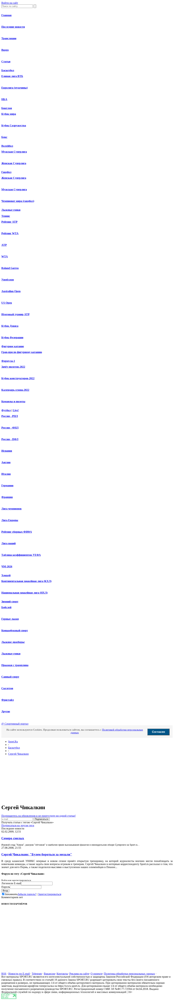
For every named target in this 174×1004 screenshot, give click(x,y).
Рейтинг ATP (9, 221)
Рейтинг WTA (10, 233)
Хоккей (6, 575)
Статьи (5, 61)
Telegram (37, 973)
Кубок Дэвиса (9, 325)
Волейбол (7, 145)
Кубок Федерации (12, 337)
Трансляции (8, 38)
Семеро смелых (12, 838)
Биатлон (6, 108)
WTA (4, 256)
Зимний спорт (9, 601)
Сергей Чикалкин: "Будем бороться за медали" (36, 854)
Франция (7, 497)
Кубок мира (8, 113)
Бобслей (6, 607)
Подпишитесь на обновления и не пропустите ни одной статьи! (38, 815)
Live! (16, 410)
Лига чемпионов (11, 508)
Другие (5, 711)
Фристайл (7, 699)
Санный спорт (10, 676)
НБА (4, 99)
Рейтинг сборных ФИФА (16, 531)
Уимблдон (7, 279)
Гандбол (6, 172)
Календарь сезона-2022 (15, 389)
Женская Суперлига (13, 163)
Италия (6, 473)
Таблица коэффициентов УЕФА (21, 554)
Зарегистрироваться (49, 894)
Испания (6, 450)
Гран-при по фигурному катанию (21, 352)
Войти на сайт (9, 2)
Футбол (6, 410)
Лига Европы (9, 520)
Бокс (4, 137)
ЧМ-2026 (6, 566)
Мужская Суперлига (14, 151)
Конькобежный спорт (14, 630)
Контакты (62, 973)
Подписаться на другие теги (17, 825)
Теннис (5, 216)
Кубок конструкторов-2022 (17, 378)
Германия (7, 485)
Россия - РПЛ (9, 416)
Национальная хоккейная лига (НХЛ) (24, 592)
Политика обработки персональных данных (129, 973)
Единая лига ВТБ (12, 76)
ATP (4, 244)
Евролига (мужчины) (14, 87)
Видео (5, 49)
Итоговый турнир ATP (15, 314)
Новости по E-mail (19, 973)
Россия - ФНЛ (10, 427)
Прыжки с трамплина (14, 665)
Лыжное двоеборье (13, 642)
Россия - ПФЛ (9, 439)
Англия (6, 462)
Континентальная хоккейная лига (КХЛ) (26, 581)
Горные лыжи (10, 618)
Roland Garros (10, 268)
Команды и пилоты (13, 401)
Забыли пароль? (27, 894)
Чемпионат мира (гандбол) (17, 201)
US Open (6, 302)
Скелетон (7, 688)
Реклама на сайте (79, 973)
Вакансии (49, 973)
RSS (3, 973)
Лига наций (8, 543)
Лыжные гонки (10, 209)
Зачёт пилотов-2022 (13, 366)
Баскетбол (7, 70)
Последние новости (13, 26)
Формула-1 (8, 361)
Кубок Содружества (13, 125)
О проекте (96, 973)
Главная (6, 15)
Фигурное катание (12, 346)
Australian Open (11, 291)
